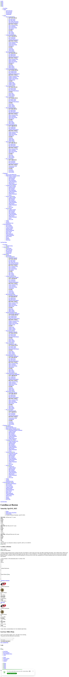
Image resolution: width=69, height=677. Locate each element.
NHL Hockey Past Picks (11, 512)
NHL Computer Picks (13, 399)
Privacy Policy (6, 658)
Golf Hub (11, 421)
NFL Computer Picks (13, 266)
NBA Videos (11, 370)
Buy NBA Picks (12, 359)
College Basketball (10, 373)
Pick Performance (7, 224)
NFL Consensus (12, 267)
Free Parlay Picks (12, 346)
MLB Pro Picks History (14, 300)
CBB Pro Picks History (14, 379)
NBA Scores (11, 367)
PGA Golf (8, 409)
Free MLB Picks (12, 298)
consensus (3, 580)
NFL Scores (11, 270)
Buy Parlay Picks (12, 347)
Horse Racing (9, 330)
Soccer (10, 450)
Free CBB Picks (12, 376)
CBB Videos (11, 388)
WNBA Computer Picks (14, 321)
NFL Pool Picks (9, 486)
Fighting (8, 498)
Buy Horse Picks (12, 335)
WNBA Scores (12, 324)
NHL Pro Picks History (14, 397)
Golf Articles (11, 424)
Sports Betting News (7, 653)
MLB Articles (11, 311)
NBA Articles (11, 372)
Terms (4, 657)
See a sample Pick (4, 642)
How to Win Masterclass (11, 427)
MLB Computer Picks (13, 302)
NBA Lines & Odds (13, 365)
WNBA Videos (12, 328)
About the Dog (9, 249)
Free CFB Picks (12, 279)
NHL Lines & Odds (13, 402)
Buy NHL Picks (12, 396)
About (4, 9)
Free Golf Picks (12, 413)
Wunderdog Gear (9, 481)
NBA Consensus (12, 364)
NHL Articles (11, 408)
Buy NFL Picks (12, 261)
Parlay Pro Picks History (14, 348)
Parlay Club (8, 342)
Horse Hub (11, 339)
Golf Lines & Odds (13, 418)
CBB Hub (11, 387)
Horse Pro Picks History (14, 336)
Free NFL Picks (12, 260)
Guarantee (5, 659)
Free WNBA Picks (13, 316)
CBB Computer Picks (13, 381)
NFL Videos (11, 273)
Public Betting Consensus (11, 429)
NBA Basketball (9, 355)
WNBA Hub (11, 327)
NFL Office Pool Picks (13, 262)
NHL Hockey (9, 391)
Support (5, 660)
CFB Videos (11, 291)
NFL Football (9, 256)
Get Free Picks (4, 242)
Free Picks (5, 651)
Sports (4, 15)
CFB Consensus (12, 285)
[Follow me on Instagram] (4, 665)
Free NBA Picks (12, 358)
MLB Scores (11, 306)
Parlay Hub (11, 351)
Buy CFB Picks (12, 281)
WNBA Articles (12, 329)
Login (2, 1)
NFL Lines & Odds (13, 268)
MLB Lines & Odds (13, 305)
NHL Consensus (12, 401)
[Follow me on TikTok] (4, 668)
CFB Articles (11, 293)
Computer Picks (9, 439)
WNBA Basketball (10, 312)
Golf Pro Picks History (13, 415)
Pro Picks (5, 8)
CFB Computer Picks (13, 284)
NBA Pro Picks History (14, 361)
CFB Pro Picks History (13, 282)
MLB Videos (11, 310)
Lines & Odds (9, 452)
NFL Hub (11, 272)
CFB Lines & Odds (13, 287)
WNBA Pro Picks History (14, 318)
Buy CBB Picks (12, 378)
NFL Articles (11, 274)
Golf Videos (11, 422)
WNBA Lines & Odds (13, 323)
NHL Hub (11, 405)
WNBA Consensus (13, 322)
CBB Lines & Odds (13, 384)
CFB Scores (11, 288)
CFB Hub (11, 290)
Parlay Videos (12, 352)
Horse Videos (11, 340)
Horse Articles (12, 341)
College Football (9, 276)
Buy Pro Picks (6, 652)
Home (7, 511)
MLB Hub (11, 308)
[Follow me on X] (4, 664)
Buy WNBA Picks (13, 317)
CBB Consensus (12, 382)
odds (2, 602)
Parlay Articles (12, 353)
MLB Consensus (12, 304)
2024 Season (8, 513)
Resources (5, 173)
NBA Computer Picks (13, 363)
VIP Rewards (9, 251)
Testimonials (8, 253)
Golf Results (11, 419)
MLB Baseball (9, 294)
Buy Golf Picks (12, 414)
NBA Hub (11, 369)
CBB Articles (11, 390)
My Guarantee (9, 250)
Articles (7, 479)
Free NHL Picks (12, 395)
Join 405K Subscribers (5, 641)
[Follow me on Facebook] (4, 666)
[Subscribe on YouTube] (4, 663)
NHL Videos (11, 407)
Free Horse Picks (12, 334)
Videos (7, 478)
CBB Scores (11, 385)
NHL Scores (11, 403)
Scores (7, 465)
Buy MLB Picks (12, 299)
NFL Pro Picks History (13, 264)
